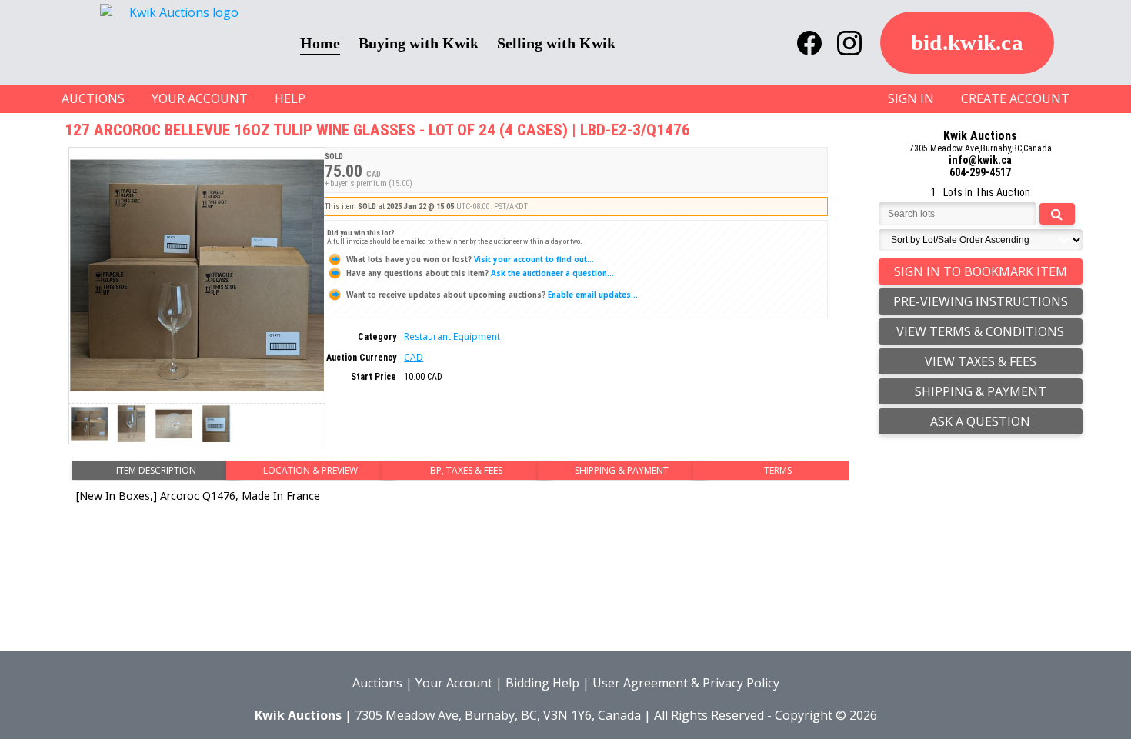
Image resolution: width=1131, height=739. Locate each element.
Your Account (453, 682)
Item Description (156, 470)
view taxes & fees (980, 361)
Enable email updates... (492, 295)
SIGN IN (911, 98)
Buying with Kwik (419, 43)
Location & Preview (310, 470)
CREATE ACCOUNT (1015, 98)
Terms (778, 470)
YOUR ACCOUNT (200, 98)
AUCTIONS (93, 98)
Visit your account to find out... (470, 260)
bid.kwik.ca (967, 42)
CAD (413, 357)
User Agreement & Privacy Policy (685, 682)
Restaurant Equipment (452, 336)
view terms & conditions (980, 331)
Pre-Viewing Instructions (980, 301)
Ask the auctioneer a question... (480, 273)
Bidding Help (542, 682)
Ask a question (980, 421)
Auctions (377, 682)
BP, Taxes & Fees (466, 470)
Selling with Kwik (556, 43)
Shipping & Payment (622, 470)
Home (320, 43)
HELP (290, 98)
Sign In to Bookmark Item (980, 271)
